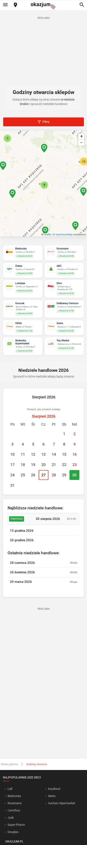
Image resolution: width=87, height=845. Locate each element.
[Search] (82, 5)
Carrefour (14, 810)
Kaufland (54, 788)
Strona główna (9, 764)
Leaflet (47, 234)
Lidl (10, 788)
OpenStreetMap (64, 234)
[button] (44, 185)
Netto (52, 796)
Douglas (13, 832)
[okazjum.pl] (43, 5)
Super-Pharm (16, 824)
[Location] (15, 5)
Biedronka (14, 796)
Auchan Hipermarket (61, 803)
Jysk (11, 817)
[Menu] (5, 5)
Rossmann (15, 803)
